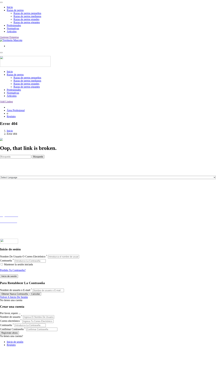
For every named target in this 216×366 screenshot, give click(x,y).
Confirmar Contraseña (12, 329)
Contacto (5, 192)
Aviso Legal (6, 198)
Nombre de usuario (10, 316)
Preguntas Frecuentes (11, 227)
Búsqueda (38, 156)
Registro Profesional (11, 218)
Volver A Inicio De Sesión (14, 297)
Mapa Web (6, 204)
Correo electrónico (10, 321)
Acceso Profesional (10, 224)
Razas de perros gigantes (27, 22)
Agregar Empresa (9, 37)
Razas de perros (15, 10)
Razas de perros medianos (27, 16)
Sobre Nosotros (8, 195)
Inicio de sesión (15, 341)
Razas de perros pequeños (27, 13)
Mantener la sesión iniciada (18, 264)
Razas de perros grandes (26, 19)
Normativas (13, 28)
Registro (11, 116)
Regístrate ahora (9, 333)
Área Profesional (16, 110)
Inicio (10, 7)
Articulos (12, 31)
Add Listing (6, 101)
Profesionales (14, 25)
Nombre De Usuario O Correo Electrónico (22, 256)
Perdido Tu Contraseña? (13, 270)
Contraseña (6, 260)
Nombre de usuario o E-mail (15, 290)
